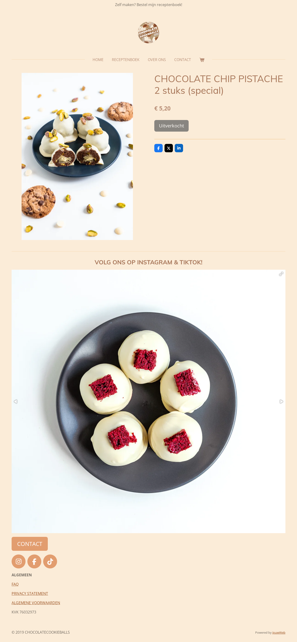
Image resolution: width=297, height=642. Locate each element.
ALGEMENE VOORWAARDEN (36, 602)
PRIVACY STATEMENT (30, 593)
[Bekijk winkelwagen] (201, 60)
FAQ (15, 584)
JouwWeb (278, 632)
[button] (281, 274)
